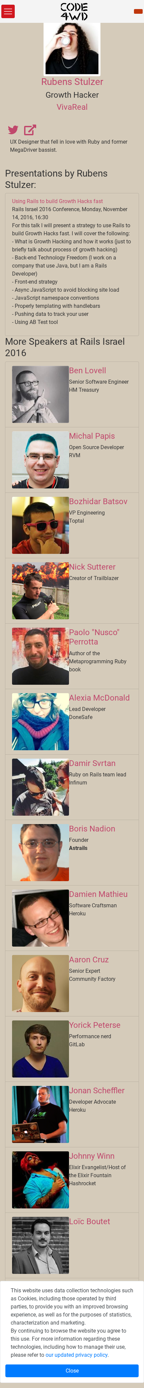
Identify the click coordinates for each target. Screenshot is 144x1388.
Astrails (78, 848)
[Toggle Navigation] (8, 11)
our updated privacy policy (76, 1355)
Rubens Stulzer (72, 81)
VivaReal (72, 107)
